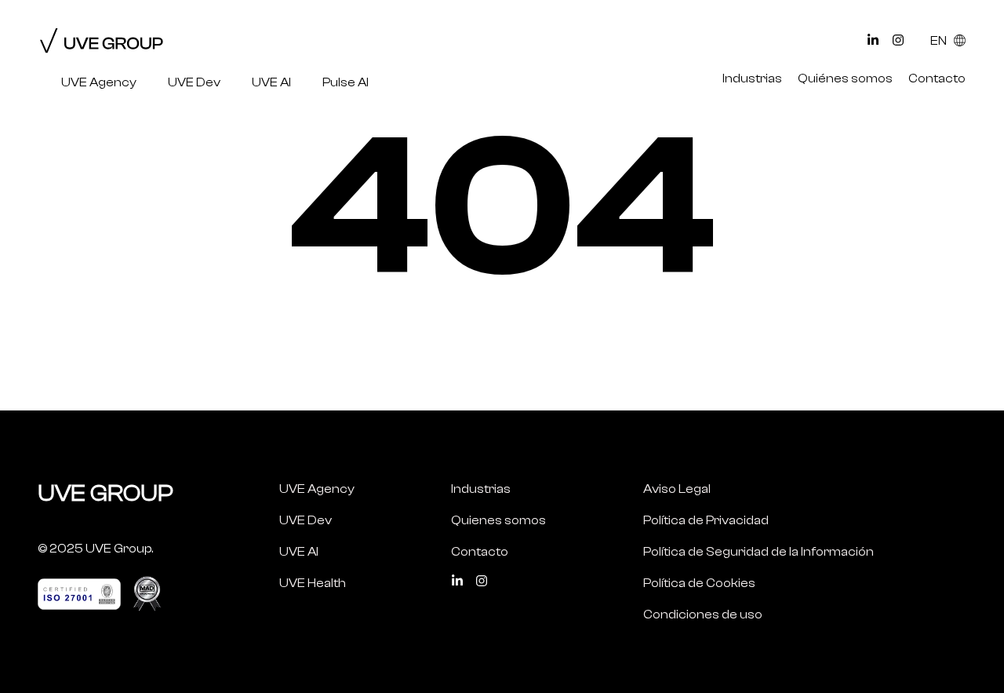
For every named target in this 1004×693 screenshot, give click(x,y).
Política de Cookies (699, 583)
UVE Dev (194, 82)
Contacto (937, 78)
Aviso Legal (677, 489)
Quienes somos (498, 520)
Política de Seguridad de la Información (758, 552)
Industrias (752, 78)
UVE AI (271, 82)
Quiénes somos (845, 78)
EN (939, 41)
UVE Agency (98, 82)
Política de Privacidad (706, 520)
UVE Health (312, 583)
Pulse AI (345, 82)
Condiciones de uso (702, 614)
